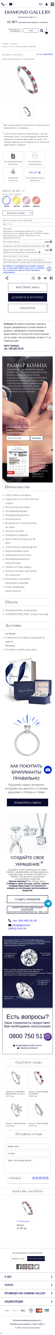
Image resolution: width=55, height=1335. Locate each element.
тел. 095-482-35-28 (24, 920)
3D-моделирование (16, 511)
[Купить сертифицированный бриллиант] (27, 1007)
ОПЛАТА (11, 602)
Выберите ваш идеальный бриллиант (27, 909)
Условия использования (20, 1324)
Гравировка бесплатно (18, 555)
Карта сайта (38, 1324)
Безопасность (13, 519)
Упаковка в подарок (16, 535)
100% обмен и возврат (18, 495)
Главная (5, 43)
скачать (36, 473)
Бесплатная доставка (17, 507)
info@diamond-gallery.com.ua (19, 927)
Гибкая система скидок (18, 567)
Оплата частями (14, 531)
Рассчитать (36, 438)
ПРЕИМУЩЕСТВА (17, 487)
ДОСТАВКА (13, 626)
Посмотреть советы (27, 802)
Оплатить (27, 308)
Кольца (14, 43)
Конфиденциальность (17, 515)
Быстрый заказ (27, 287)
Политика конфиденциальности (26, 1320)
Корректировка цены (17, 551)
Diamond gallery (28, 17)
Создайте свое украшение (27, 861)
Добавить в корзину (27, 297)
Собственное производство (21, 547)
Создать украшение (27, 899)
